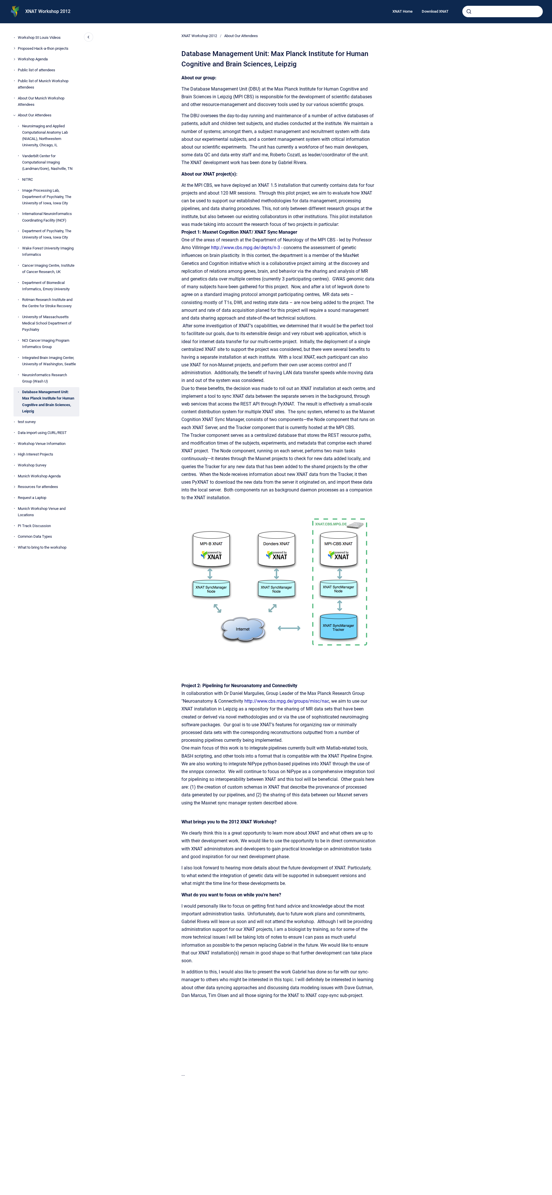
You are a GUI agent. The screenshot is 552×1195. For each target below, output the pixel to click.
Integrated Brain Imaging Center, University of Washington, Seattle (49, 361)
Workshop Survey (32, 465)
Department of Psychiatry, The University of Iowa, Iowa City (46, 234)
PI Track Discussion (34, 525)
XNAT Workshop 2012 (47, 11)
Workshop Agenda (33, 59)
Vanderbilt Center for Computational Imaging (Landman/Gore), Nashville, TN (47, 162)
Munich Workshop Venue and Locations (42, 511)
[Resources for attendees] (14, 487)
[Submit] (469, 11)
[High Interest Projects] (14, 454)
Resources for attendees (38, 487)
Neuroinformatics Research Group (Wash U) (44, 377)
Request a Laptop (32, 497)
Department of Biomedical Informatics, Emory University (46, 285)
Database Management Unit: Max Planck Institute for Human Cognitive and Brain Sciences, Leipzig (48, 401)
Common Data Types (35, 536)
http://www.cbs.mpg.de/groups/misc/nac (286, 701)
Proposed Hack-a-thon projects (43, 48)
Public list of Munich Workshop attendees (43, 84)
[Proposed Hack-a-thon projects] (14, 48)
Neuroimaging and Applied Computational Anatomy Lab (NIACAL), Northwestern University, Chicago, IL (45, 135)
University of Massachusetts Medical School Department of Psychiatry (47, 323)
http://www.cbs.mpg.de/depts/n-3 (245, 247)
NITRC (27, 179)
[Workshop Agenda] (14, 59)
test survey (27, 422)
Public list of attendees (36, 70)
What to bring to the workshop (42, 547)
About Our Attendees (34, 115)
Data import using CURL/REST (42, 433)
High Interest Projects (35, 454)
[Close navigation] (88, 37)
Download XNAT (435, 11)
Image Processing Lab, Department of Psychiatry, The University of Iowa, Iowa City (46, 196)
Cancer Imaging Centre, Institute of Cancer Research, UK (48, 268)
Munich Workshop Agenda (39, 476)
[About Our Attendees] (14, 115)
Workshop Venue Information (42, 443)
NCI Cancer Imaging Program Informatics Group (45, 343)
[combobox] (503, 11)
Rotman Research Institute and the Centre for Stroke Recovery (47, 302)
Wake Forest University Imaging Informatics (48, 251)
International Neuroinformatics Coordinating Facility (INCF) (47, 217)
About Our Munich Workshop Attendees (41, 101)
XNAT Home (402, 11)
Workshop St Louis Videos (39, 37)
